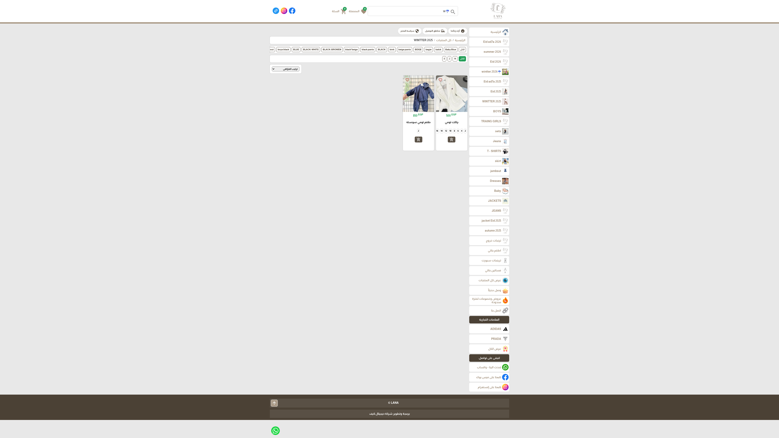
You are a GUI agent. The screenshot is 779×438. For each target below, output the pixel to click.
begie (428, 49)
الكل (462, 49)
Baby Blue (450, 49)
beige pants (404, 49)
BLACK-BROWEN (332, 49)
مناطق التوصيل (435, 31)
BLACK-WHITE (311, 49)
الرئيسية (460, 40)
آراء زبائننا (458, 31)
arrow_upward (274, 403)
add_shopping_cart (452, 139)
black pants (368, 49)
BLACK (382, 49)
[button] (358, 11)
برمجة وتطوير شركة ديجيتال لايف (389, 413)
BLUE (296, 49)
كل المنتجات (443, 40)
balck (438, 49)
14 (455, 58)
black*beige (351, 49)
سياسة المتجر (409, 31)
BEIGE (418, 49)
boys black (283, 49)
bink (392, 49)
